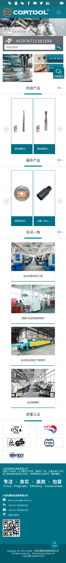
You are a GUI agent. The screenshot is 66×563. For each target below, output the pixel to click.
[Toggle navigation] (58, 12)
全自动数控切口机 (33, 275)
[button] (5, 27)
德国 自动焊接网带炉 (33, 318)
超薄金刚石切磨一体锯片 (26, 221)
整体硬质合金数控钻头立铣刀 (51, 148)
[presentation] (6, 129)
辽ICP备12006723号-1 (34, 556)
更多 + (60, 88)
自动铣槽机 (33, 402)
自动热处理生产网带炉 (33, 360)
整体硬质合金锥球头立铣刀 (27, 148)
